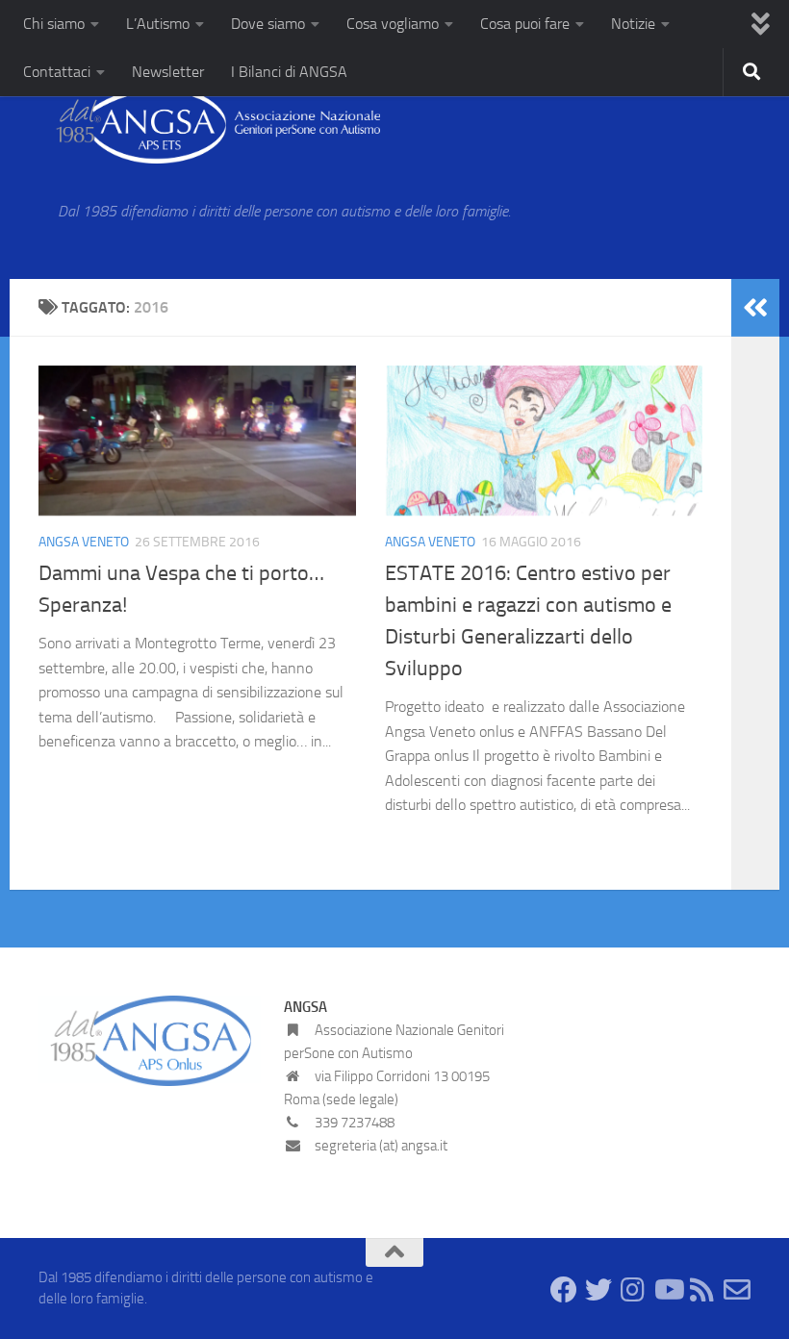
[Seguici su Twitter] (598, 1289)
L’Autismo (158, 23)
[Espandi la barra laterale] (755, 308)
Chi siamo (54, 23)
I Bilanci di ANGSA (289, 72)
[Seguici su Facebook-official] (563, 1289)
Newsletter (168, 72)
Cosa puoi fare (525, 23)
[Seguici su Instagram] (633, 1289)
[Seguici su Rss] (702, 1289)
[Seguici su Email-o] (737, 1289)
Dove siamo (268, 23)
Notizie (633, 23)
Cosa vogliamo (392, 23)
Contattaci (56, 72)
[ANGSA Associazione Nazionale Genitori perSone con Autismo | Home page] (209, 125)
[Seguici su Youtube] (667, 1289)
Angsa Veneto (83, 542)
